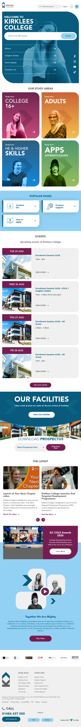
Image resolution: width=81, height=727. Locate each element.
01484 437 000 (13, 713)
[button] (23, 537)
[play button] (45, 592)
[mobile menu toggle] (77, 7)
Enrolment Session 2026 (48, 255)
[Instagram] (75, 61)
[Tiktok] (75, 72)
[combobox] (49, 7)
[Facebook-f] (75, 56)
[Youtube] (75, 67)
